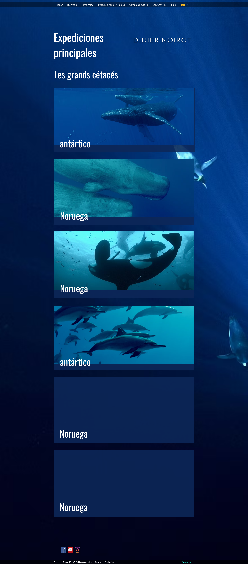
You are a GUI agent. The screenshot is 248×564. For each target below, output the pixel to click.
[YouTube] (70, 550)
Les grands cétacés (86, 74)
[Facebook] (63, 550)
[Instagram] (77, 550)
